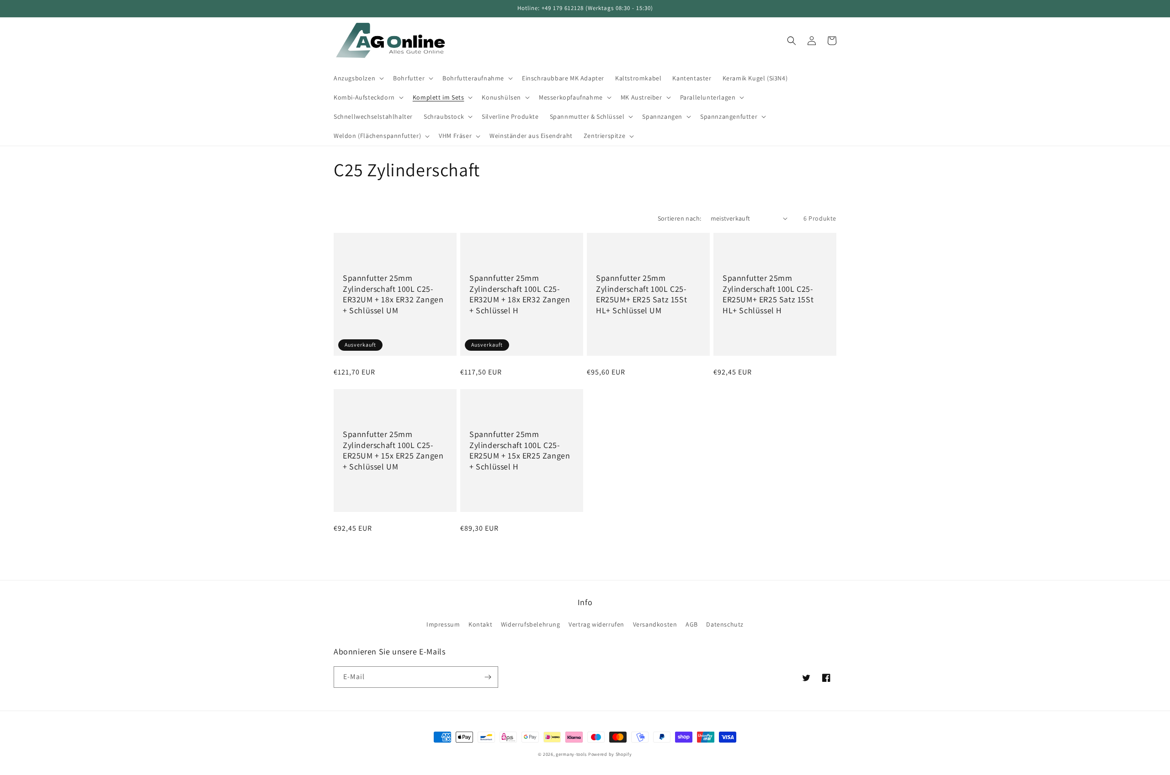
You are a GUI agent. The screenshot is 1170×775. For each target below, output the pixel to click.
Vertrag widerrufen (596, 624)
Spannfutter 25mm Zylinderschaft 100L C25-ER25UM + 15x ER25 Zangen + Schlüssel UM (393, 450)
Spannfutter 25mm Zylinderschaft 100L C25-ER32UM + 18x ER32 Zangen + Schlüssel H (519, 294)
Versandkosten (655, 624)
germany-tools (571, 754)
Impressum (443, 624)
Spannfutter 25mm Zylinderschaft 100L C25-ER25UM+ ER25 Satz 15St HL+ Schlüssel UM (641, 294)
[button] (358, 78)
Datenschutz (725, 624)
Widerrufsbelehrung (530, 624)
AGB (692, 624)
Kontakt (480, 624)
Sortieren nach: (680, 218)
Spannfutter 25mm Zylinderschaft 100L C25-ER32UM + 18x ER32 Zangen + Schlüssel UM (393, 294)
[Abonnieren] (488, 677)
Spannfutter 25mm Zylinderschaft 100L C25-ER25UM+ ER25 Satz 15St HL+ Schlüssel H (768, 294)
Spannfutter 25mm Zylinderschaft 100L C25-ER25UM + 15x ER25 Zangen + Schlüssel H (519, 450)
